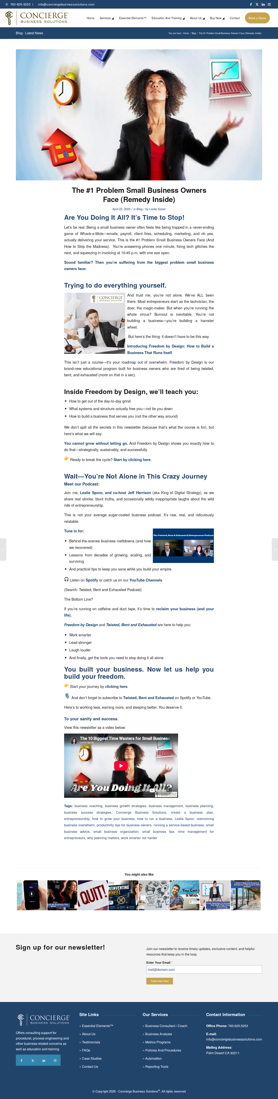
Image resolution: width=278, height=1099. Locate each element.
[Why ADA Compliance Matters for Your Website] (32, 895)
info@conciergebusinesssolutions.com (66, 4)
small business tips (158, 831)
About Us (88, 1034)
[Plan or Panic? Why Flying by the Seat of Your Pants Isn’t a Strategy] (3, 549)
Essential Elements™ (97, 1025)
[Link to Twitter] (257, 4)
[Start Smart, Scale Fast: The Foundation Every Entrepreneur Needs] (154, 895)
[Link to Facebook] (251, 4)
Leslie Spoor (157, 209)
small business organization (115, 831)
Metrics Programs (157, 1042)
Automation (153, 1058)
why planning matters (103, 837)
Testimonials (91, 1042)
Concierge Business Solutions (141, 812)
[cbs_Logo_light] (44, 1019)
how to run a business (154, 818)
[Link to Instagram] (269, 4)
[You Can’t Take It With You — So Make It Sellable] (184, 895)
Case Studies (92, 1058)
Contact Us (90, 1066)
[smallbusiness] (139, 114)
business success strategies (87, 812)
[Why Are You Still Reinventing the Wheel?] (123, 895)
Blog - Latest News (29, 33)
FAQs (86, 1050)
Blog (139, 209)
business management (166, 805)
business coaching (88, 805)
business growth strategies (125, 805)
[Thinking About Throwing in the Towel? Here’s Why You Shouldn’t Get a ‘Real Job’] (93, 895)
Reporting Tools (156, 1066)
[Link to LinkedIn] (263, 4)
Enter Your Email (159, 962)
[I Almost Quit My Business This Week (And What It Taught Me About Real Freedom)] (62, 895)
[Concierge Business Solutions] (36, 18)
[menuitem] (90, 18)
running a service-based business (179, 824)
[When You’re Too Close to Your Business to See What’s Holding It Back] (215, 895)
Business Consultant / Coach (166, 1025)
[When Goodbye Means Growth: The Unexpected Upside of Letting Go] (275, 549)
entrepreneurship (77, 818)
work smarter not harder (139, 837)
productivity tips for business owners (124, 824)
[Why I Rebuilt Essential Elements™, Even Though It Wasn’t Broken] (245, 895)
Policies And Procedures (163, 1050)
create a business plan (192, 812)
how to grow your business (113, 818)
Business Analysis (158, 1034)
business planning (199, 805)
